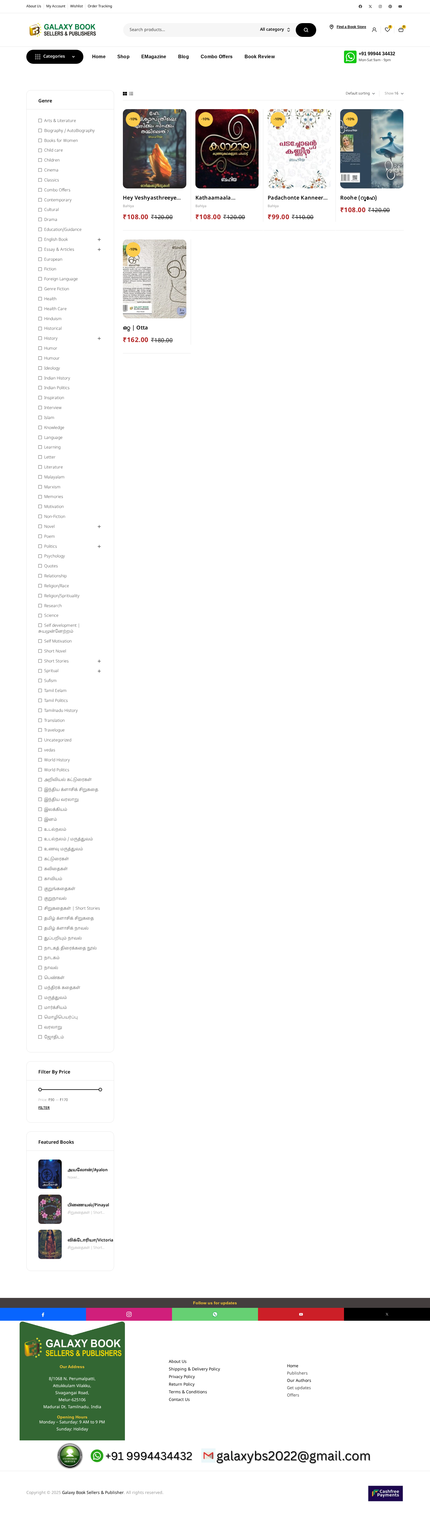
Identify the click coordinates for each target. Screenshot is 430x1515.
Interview (52, 408)
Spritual (51, 671)
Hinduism (53, 319)
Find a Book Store (351, 27)
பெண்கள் (54, 977)
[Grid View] (125, 94)
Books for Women (61, 140)
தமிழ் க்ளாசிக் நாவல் (66, 928)
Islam (49, 417)
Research (53, 606)
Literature (53, 467)
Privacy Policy (182, 1377)
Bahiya (128, 206)
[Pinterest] (390, 6)
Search (306, 30)
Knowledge (54, 427)
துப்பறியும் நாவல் (63, 938)
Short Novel (55, 651)
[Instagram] (380, 6)
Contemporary (58, 200)
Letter (50, 457)
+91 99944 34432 (377, 53)
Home (292, 1366)
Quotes (51, 566)
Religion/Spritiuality (62, 596)
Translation (54, 720)
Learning (52, 447)
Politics (50, 546)
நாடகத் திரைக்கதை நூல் (70, 948)
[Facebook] (360, 6)
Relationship (55, 576)
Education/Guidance (63, 229)
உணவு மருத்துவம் (63, 849)
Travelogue (54, 730)
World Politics (56, 770)
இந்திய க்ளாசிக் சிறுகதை (71, 789)
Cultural (51, 209)
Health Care (55, 309)
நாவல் (51, 968)
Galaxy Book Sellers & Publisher (93, 1492)
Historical (53, 328)
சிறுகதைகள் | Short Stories (72, 908)
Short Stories (56, 661)
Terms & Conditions (188, 1392)
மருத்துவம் (55, 997)
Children (52, 160)
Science (51, 615)
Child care (53, 150)
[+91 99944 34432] (350, 57)
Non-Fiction (54, 516)
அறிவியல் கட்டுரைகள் (68, 779)
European (53, 259)
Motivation (54, 506)
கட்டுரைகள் (56, 859)
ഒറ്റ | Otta (135, 328)
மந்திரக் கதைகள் (62, 987)
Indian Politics (57, 388)
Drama (50, 219)
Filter (44, 1108)
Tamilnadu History (61, 710)
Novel (49, 526)
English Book (56, 239)
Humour (52, 358)
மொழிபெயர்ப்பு (61, 1017)
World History (57, 760)
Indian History (57, 378)
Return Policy (182, 1384)
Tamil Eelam (55, 690)
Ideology (52, 368)
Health (50, 299)
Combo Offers (57, 190)
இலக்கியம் (55, 809)
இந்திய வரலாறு (61, 799)
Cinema (51, 170)
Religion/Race (56, 586)
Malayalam (54, 477)
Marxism (52, 487)
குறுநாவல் (55, 898)
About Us (178, 1361)
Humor (50, 348)
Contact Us (179, 1399)
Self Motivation (58, 641)
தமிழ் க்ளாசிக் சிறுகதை (69, 918)
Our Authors (299, 1380)
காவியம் (53, 879)
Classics (51, 180)
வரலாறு (53, 1027)
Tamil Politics (56, 700)
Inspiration (54, 398)
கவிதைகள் (56, 869)
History (51, 338)
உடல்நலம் (55, 829)
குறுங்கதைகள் (59, 889)
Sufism (50, 681)
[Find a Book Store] (331, 27)
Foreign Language (61, 279)
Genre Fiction (56, 289)
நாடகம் (52, 958)
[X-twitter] (370, 6)
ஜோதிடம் (54, 1037)
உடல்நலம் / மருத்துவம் (68, 839)
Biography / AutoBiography (69, 130)
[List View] (131, 94)
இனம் (50, 819)
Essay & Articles (59, 249)
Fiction (50, 269)
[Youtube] (400, 6)
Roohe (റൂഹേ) (358, 198)
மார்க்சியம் (55, 1007)
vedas (49, 750)
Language (53, 437)
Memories (53, 496)
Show (389, 94)
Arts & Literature (60, 120)
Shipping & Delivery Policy (194, 1369)
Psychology (54, 556)
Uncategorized (57, 740)
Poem (49, 536)
